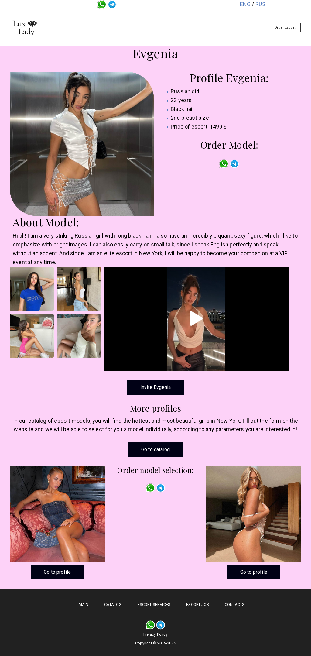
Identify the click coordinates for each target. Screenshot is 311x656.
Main (96, 16)
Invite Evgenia (155, 387)
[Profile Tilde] (253, 513)
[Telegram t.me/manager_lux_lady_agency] (112, 4)
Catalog (127, 16)
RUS (260, 4)
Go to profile (57, 572)
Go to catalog (155, 449)
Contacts (161, 30)
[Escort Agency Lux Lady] (25, 27)
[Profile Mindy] (57, 513)
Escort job (219, 16)
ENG (245, 4)
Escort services (171, 16)
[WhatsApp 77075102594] (101, 4)
